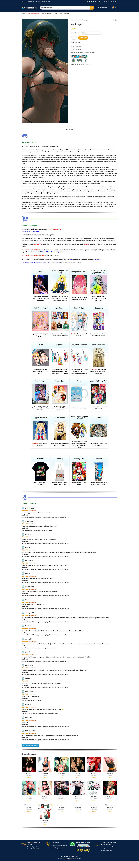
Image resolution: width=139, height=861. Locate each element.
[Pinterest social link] (93, 2)
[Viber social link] (101, 2)
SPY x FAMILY (78, 20)
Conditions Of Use (65, 856)
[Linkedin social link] (95, 2)
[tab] (69, 128)
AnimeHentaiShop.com (68, 858)
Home (72, 20)
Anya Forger (110, 773)
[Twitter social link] (89, 2)
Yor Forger (92, 52)
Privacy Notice (75, 856)
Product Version (75, 33)
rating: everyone (78, 52)
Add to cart (83, 38)
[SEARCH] (92, 8)
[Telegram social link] (99, 2)
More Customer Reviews (31, 745)
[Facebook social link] (87, 2)
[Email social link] (91, 2)
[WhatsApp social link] (97, 2)
